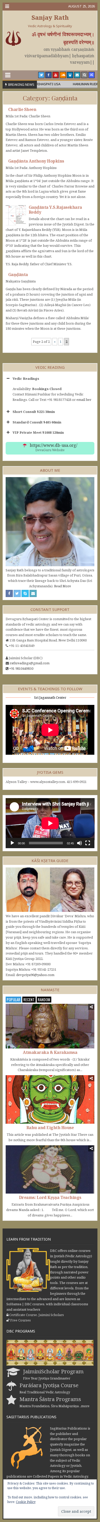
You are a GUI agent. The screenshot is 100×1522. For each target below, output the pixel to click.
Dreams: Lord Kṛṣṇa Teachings (50, 1197)
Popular (13, 999)
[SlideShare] (70, 75)
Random (44, 999)
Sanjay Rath (50, 17)
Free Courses (20, 1320)
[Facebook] (48, 75)
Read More (62, 586)
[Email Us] (77, 75)
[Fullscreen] (87, 843)
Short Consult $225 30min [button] (34, 411)
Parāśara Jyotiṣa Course (48, 1385)
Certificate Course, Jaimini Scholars (36, 1314)
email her (83, 399)
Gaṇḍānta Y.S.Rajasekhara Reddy (55, 209)
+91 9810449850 (21, 668)
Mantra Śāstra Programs (50, 1399)
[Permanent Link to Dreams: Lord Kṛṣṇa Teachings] (50, 1169)
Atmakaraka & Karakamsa (50, 1052)
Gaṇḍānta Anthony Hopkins (36, 161)
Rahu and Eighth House (50, 1127)
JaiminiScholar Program (53, 1371)
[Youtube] (56, 75)
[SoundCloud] (63, 75)
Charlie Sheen (22, 109)
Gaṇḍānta (18, 274)
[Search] (84, 75)
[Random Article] (91, 75)
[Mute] (79, 843)
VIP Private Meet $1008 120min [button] (38, 432)
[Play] (12, 843)
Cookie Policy (26, 1502)
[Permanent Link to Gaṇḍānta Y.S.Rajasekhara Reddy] (16, 215)
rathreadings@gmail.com (29, 663)
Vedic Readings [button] (26, 378)
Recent (29, 999)
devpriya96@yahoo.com (35, 974)
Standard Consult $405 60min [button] (37, 422)
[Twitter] (41, 75)
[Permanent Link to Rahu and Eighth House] (50, 1099)
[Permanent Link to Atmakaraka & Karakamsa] (50, 1026)
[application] (50, 823)
